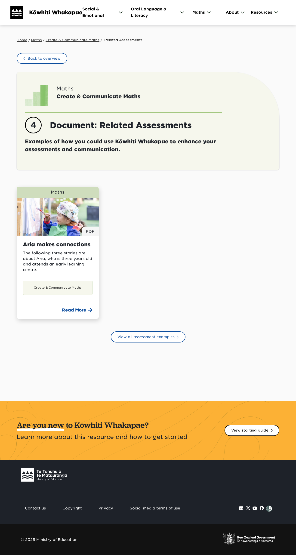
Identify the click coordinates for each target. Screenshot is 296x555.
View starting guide (249, 430)
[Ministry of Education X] (248, 508)
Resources (261, 12)
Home (22, 40)
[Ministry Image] (44, 476)
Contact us (35, 508)
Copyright (72, 508)
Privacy (106, 508)
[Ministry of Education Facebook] (262, 508)
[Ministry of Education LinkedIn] (241, 508)
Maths (198, 12)
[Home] (11, 12)
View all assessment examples (146, 337)
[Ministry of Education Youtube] (255, 508)
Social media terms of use (155, 508)
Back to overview (44, 58)
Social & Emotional (93, 12)
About (232, 12)
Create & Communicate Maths (72, 40)
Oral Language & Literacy (148, 12)
